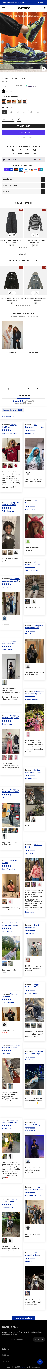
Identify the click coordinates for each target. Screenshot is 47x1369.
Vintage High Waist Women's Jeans (11, 790)
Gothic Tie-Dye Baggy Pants (11, 240)
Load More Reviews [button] (23, 1318)
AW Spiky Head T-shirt (9, 426)
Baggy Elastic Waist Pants (32, 986)
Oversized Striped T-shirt (33, 926)
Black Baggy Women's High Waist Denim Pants (10, 1122)
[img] (23, 401)
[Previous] (2, 42)
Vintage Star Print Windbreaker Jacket (34, 627)
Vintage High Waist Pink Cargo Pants (34, 692)
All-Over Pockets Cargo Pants (33, 563)
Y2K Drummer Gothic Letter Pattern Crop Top (34, 427)
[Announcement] (23, 2)
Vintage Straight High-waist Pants (9, 643)
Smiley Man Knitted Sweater (10, 1200)
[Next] (44, 42)
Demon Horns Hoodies (32, 502)
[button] (23, 86)
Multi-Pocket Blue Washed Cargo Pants (11, 1047)
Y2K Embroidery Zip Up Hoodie (32, 1255)
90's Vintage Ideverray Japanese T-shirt (11, 581)
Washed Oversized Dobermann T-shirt (34, 1189)
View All (22, 254)
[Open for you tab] (40, 1362)
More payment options (23, 137)
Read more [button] (29, 912)
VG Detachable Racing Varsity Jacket (32, 1124)
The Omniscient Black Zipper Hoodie (14, 298)
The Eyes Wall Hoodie (9, 995)
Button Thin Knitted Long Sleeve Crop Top (10, 925)
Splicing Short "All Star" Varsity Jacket (33, 772)
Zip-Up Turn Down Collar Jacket (10, 503)
